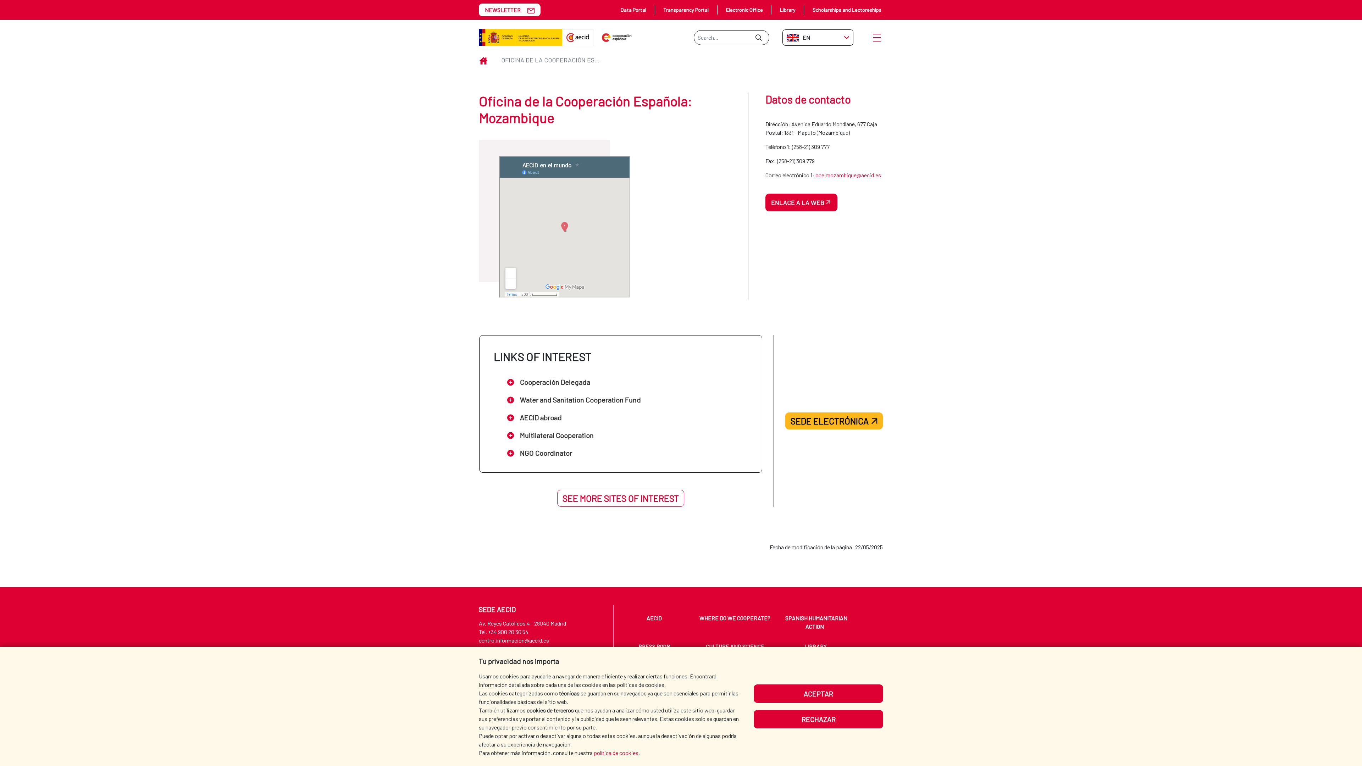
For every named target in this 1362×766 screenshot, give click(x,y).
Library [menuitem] (815, 646)
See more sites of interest (621, 498)
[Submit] (758, 37)
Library (788, 10)
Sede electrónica (830, 421)
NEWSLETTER (503, 9)
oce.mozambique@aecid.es (848, 175)
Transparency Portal (686, 10)
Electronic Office (744, 10)
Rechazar (819, 719)
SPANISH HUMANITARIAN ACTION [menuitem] (816, 622)
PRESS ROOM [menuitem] (654, 646)
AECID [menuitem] (654, 618)
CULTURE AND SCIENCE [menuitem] (735, 646)
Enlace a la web (797, 202)
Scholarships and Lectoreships (847, 10)
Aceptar (818, 693)
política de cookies (616, 752)
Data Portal (633, 10)
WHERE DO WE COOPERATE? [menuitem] (734, 618)
